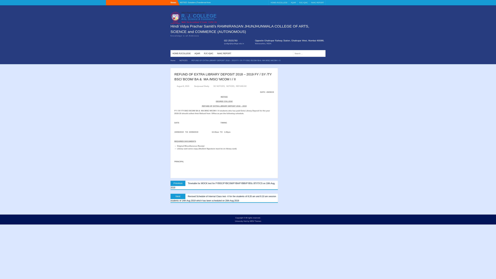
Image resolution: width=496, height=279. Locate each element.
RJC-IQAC (303, 3)
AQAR (293, 3)
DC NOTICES (219, 86)
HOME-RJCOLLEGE (279, 3)
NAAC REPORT (317, 3)
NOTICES (230, 86)
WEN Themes (255, 221)
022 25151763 (230, 40)
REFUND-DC (241, 86)
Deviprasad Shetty (201, 86)
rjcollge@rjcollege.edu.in (234, 43)
